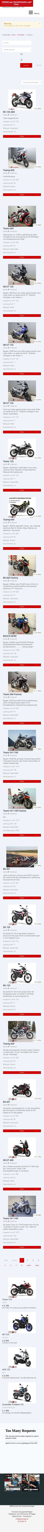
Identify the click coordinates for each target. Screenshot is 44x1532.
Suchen (26, 65)
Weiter (22, 136)
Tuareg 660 (8, 170)
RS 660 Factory (10, 577)
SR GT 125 (8, 286)
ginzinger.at (22, 1521)
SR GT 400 (8, 1160)
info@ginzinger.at (22, 1519)
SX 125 (6, 927)
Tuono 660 (8, 228)
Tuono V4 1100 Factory (14, 810)
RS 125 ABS (9, 112)
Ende (37, 1265)
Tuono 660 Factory (12, 694)
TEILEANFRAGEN (20, 2)
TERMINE (5, 2)
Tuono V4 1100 (10, 752)
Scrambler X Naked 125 (12, 1404)
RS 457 (6, 869)
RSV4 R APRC (10, 636)
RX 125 (6, 985)
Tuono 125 (8, 461)
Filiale (16, 4)
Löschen (39, 65)
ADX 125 (6, 1369)
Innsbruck (13, 115)
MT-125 (5, 1334)
